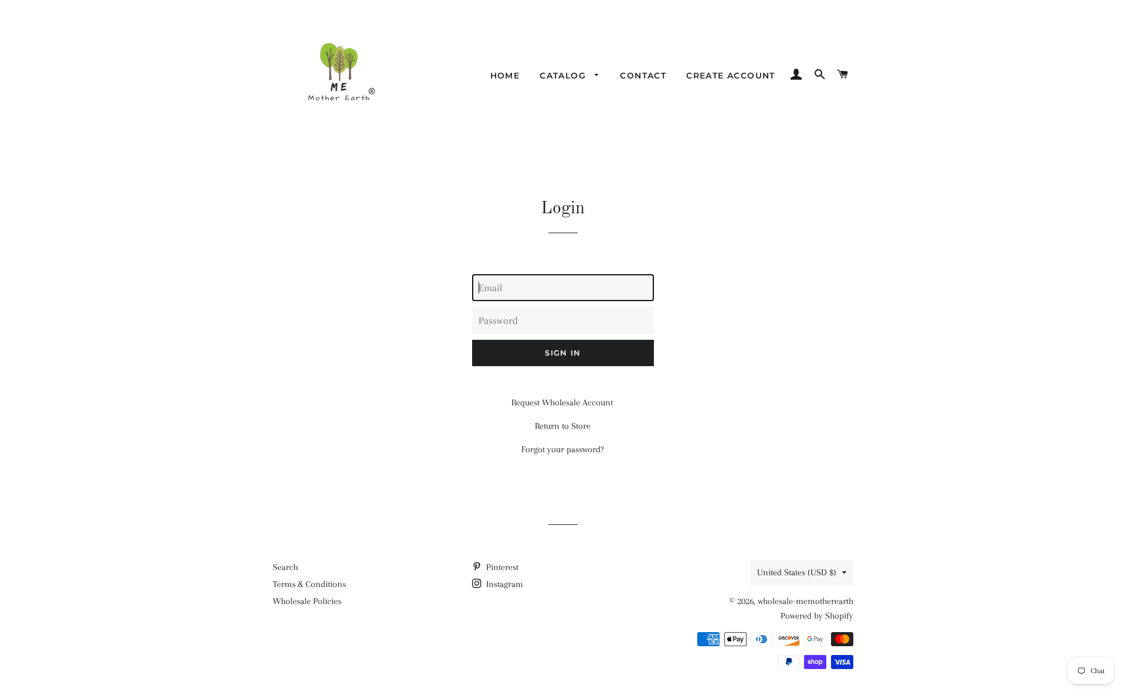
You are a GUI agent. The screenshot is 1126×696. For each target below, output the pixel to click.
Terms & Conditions (309, 584)
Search (285, 567)
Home (505, 75)
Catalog (564, 75)
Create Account (730, 75)
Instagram (503, 584)
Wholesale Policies (307, 601)
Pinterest (501, 567)
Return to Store (563, 426)
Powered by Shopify (817, 615)
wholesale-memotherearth (805, 601)
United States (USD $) (796, 572)
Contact (643, 75)
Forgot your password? (562, 449)
